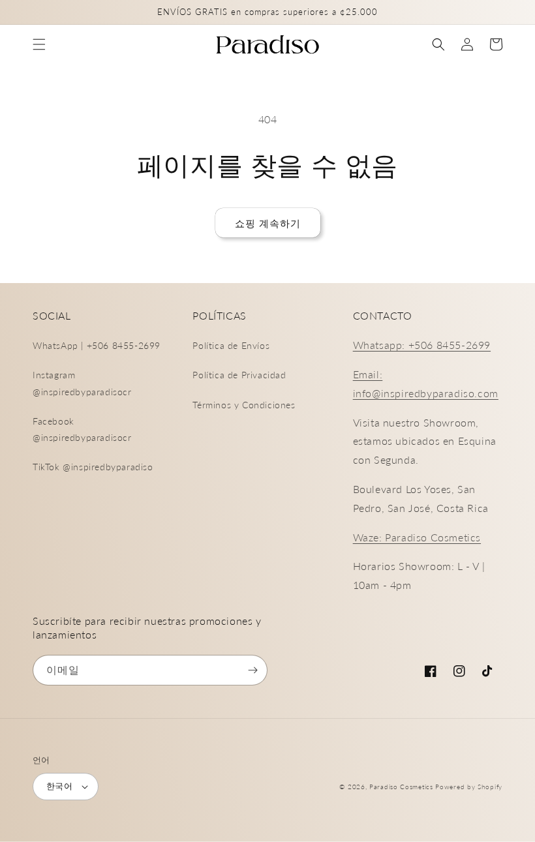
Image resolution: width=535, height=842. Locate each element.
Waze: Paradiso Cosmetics (417, 537)
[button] (39, 44)
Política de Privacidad (239, 374)
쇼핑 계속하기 (268, 223)
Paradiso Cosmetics (401, 786)
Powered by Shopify (468, 786)
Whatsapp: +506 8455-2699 (422, 344)
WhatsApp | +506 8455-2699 (96, 345)
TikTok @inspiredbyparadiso (93, 466)
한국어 (59, 786)
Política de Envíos (230, 345)
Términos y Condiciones (243, 404)
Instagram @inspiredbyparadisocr (82, 383)
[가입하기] (252, 670)
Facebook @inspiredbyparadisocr (82, 429)
